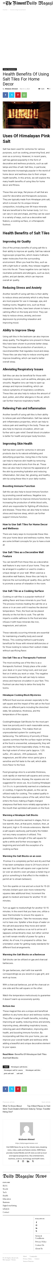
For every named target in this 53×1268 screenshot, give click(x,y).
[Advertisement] (26, 40)
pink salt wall (9, 1073)
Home (5, 10)
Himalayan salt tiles (33, 1070)
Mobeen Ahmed (11, 89)
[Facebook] (5, 95)
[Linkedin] (29, 1161)
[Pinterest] (18, 95)
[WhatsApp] (24, 95)
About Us (39, 1248)
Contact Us (39, 1245)
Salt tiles (43, 210)
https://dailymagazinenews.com (26, 1143)
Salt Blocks (8, 786)
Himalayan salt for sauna (13, 1070)
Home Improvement (18, 10)
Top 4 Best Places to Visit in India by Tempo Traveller (38, 1107)
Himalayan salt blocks (19, 1067)
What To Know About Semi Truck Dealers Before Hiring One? (14, 1109)
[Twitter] (11, 95)
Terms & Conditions (39, 1237)
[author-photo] (26, 1135)
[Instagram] (24, 1161)
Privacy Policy (40, 1241)
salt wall (20, 1073)
